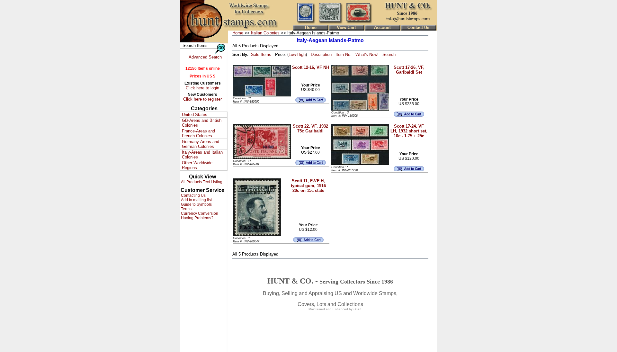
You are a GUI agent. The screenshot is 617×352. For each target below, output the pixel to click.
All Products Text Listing (201, 182)
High (301, 54)
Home (237, 33)
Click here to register (202, 99)
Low (292, 54)
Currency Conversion (199, 213)
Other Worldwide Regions (197, 165)
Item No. (343, 54)
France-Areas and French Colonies (198, 133)
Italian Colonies (265, 33)
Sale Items (261, 54)
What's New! (367, 54)
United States (194, 114)
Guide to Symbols (196, 204)
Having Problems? (196, 218)
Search (389, 54)
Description (321, 54)
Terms (186, 209)
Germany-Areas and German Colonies (200, 144)
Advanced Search (205, 57)
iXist (357, 309)
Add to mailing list (196, 200)
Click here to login (202, 88)
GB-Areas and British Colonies (201, 123)
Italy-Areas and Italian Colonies (202, 154)
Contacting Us (193, 195)
